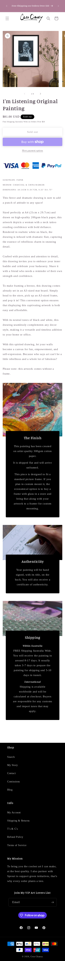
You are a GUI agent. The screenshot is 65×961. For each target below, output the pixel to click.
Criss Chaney (37, 956)
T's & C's (12, 828)
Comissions (13, 781)
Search (11, 757)
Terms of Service (17, 845)
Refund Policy (15, 837)
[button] (7, 18)
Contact (11, 773)
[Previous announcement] (7, 6)
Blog (9, 789)
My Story (12, 765)
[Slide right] (40, 94)
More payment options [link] (32, 150)
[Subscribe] (53, 902)
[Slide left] (25, 94)
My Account (14, 812)
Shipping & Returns (18, 820)
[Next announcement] (58, 6)
